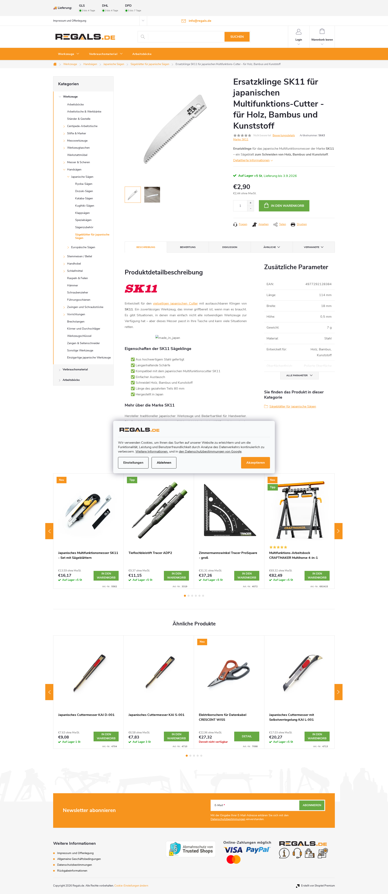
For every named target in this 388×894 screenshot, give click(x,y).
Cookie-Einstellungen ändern (131, 886)
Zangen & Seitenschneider (83, 343)
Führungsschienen (78, 300)
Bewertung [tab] (188, 247)
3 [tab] (192, 596)
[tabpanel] (88, 531)
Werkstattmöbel (77, 155)
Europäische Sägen (83, 247)
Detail (247, 736)
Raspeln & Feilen (77, 278)
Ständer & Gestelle (78, 119)
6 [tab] (203, 596)
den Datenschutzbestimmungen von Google (210, 451)
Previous (49, 531)
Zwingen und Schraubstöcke (85, 307)
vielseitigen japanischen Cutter (175, 303)
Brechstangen (75, 322)
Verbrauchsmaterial (75, 369)
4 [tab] (196, 596)
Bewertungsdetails (284, 135)
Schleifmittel (75, 271)
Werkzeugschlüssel (79, 336)
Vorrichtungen (76, 314)
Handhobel (74, 264)
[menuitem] (68, 54)
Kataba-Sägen (84, 198)
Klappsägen (82, 213)
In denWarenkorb (106, 576)
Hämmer (72, 285)
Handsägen (74, 169)
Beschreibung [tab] (145, 247)
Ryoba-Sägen (83, 184)
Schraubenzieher (77, 292)
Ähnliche (270, 247)
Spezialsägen (83, 220)
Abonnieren (312, 805)
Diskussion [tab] (229, 247)
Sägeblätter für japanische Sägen (92, 236)
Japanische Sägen (82, 177)
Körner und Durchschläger (83, 329)
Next (338, 531)
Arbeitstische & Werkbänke (84, 111)
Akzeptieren (255, 462)
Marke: (240, 139)
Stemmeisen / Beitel (79, 256)
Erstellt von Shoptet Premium (318, 886)
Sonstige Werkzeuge (80, 350)
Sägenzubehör (84, 227)
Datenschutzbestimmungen (228, 819)
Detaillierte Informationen (251, 160)
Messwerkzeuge (77, 141)
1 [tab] (185, 596)
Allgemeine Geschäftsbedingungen (79, 859)
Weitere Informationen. (151, 451)
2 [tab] (189, 596)
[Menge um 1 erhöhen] (250, 203)
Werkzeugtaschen (78, 148)
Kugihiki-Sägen (84, 206)
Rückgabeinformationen (72, 871)
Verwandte (311, 247)
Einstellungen (133, 462)
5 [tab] (199, 596)
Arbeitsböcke (75, 104)
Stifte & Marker (76, 133)
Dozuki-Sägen (84, 191)
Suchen (237, 37)
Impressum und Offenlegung (69, 21)
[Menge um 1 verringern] (250, 208)
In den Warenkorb (287, 206)
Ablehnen (164, 462)
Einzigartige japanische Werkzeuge (89, 357)
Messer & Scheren (78, 162)
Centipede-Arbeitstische (82, 126)
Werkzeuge (70, 97)
